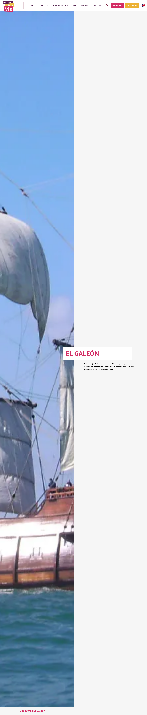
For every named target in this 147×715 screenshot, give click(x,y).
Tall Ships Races (61, 5)
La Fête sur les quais (40, 5)
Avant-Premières (80, 5)
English (143, 5)
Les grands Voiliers (18, 14)
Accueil (6, 14)
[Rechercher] (107, 5)
